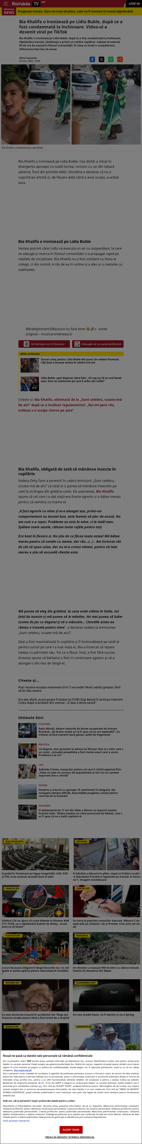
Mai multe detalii (23, 1070)
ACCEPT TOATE (71, 1129)
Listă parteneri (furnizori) (16, 1120)
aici (40, 1086)
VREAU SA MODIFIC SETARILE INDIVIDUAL (69, 1137)
